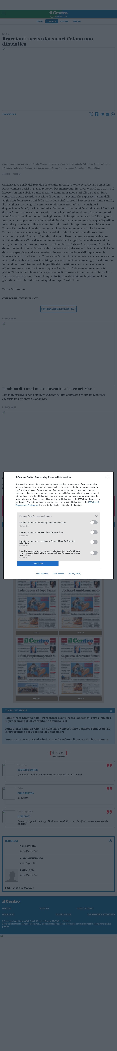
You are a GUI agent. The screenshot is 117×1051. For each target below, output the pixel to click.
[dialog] (58, 525)
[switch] (94, 522)
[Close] (108, 477)
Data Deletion (42, 574)
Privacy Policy (74, 574)
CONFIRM (38, 564)
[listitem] (58, 516)
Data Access (58, 574)
